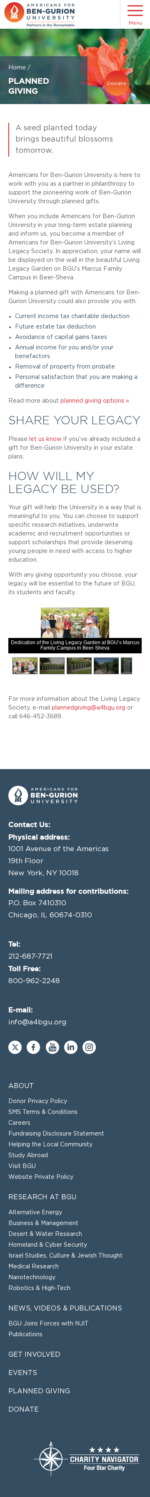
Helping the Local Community (50, 1145)
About (21, 1086)
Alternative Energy (35, 1213)
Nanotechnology (31, 1277)
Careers (19, 1123)
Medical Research (33, 1267)
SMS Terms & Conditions (43, 1112)
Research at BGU (42, 1197)
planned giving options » (94, 401)
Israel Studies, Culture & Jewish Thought (65, 1256)
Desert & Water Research (45, 1234)
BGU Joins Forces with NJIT (48, 1324)
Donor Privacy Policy (37, 1101)
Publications (25, 1335)
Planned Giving (39, 1391)
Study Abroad (28, 1155)
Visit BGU (22, 1166)
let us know (45, 439)
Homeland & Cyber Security (47, 1245)
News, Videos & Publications (65, 1308)
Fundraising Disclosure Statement (56, 1134)
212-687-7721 (30, 956)
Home (17, 68)
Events (22, 1373)
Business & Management (43, 1223)
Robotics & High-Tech (39, 1288)
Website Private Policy (40, 1177)
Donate (116, 83)
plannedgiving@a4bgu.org (88, 708)
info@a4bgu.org (37, 1022)
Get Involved (34, 1354)
